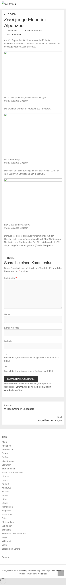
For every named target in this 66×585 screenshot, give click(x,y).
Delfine (5, 457)
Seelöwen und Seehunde (14, 533)
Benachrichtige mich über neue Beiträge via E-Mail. (29, 370)
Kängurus (6, 487)
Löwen (5, 502)
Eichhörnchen (8, 460)
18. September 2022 (33, 30)
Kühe (4, 499)
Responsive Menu (62, 4)
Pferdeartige (8, 521)
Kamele (5, 483)
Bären (5, 453)
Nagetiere (6, 510)
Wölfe (4, 544)
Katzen (5, 491)
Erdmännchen (9, 468)
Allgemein (10, 14)
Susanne (12, 30)
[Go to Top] (61, 573)
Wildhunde (7, 541)
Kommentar (10, 277)
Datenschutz (33, 570)
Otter (4, 518)
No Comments (14, 34)
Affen (4, 441)
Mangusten (7, 506)
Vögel (4, 537)
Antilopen (6, 445)
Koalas (5, 495)
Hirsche (11, 257)
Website (8, 340)
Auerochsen (8, 449)
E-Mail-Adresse (12, 327)
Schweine (6, 529)
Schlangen (7, 525)
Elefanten (6, 464)
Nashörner (7, 514)
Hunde (5, 479)
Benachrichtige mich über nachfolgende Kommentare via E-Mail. (31, 359)
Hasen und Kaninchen (12, 472)
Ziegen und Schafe (11, 548)
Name (7, 314)
